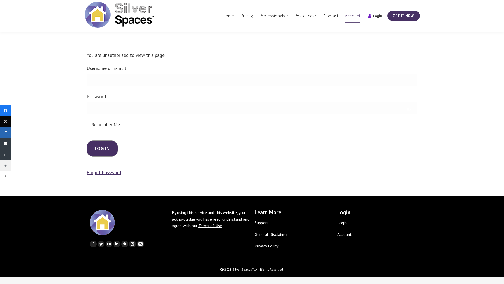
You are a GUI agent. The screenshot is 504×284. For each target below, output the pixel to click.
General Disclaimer (271, 234)
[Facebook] (5, 110)
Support (262, 222)
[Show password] (408, 109)
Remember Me (105, 124)
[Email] (5, 143)
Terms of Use (210, 225)
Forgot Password (104, 172)
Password (96, 96)
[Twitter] (5, 121)
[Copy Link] (5, 154)
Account (344, 234)
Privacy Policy (266, 245)
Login (377, 16)
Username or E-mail (106, 68)
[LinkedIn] (5, 132)
